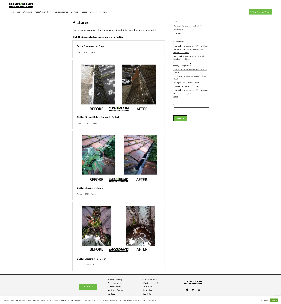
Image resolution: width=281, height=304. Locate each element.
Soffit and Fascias (115, 290)
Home (11, 12)
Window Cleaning (24, 12)
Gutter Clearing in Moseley (90, 187)
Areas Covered (41, 12)
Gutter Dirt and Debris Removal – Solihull (98, 117)
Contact (93, 12)
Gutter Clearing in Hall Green (91, 258)
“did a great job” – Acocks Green (186, 82)
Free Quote (88, 287)
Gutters (74, 12)
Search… (176, 105)
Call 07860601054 (260, 12)
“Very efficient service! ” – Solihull (186, 86)
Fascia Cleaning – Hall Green (91, 46)
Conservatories (61, 12)
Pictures (92, 52)
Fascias (84, 12)
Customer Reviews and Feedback (186, 26)
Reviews (103, 12)
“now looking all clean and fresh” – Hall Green (190, 46)
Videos (176, 33)
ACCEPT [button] (274, 300)
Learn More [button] (264, 300)
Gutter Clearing (114, 286)
